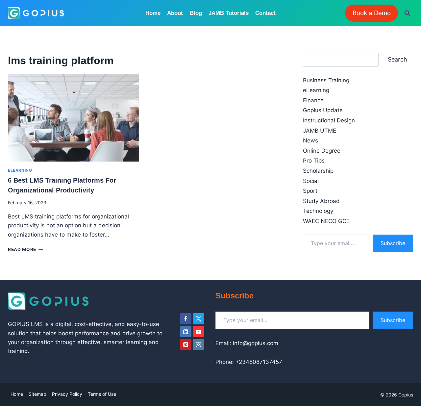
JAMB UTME (319, 130)
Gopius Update (323, 110)
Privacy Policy (67, 394)
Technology (318, 211)
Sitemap (37, 394)
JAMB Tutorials (229, 13)
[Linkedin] (185, 331)
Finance (313, 100)
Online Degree (321, 150)
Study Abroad (321, 201)
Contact (265, 13)
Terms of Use (102, 394)
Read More (25, 249)
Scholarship (318, 170)
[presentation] (73, 118)
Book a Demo (372, 13)
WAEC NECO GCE (326, 221)
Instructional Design (329, 120)
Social (311, 181)
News (310, 140)
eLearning (20, 170)
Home (153, 13)
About (175, 13)
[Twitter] (198, 318)
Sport (310, 191)
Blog (196, 13)
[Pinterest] (185, 344)
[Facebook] (185, 318)
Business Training (326, 80)
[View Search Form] (407, 13)
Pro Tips (314, 160)
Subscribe (393, 243)
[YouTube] (198, 331)
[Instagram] (198, 344)
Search (397, 59)
